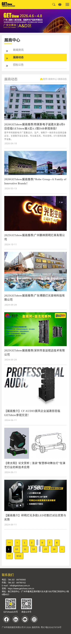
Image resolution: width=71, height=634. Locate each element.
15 (45, 549)
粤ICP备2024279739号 (51, 627)
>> (9, 556)
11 (25, 549)
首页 (45, 78)
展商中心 (52, 78)
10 (16, 549)
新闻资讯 (18, 50)
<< (9, 543)
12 (33, 549)
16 (54, 549)
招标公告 (18, 64)
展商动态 (18, 57)
